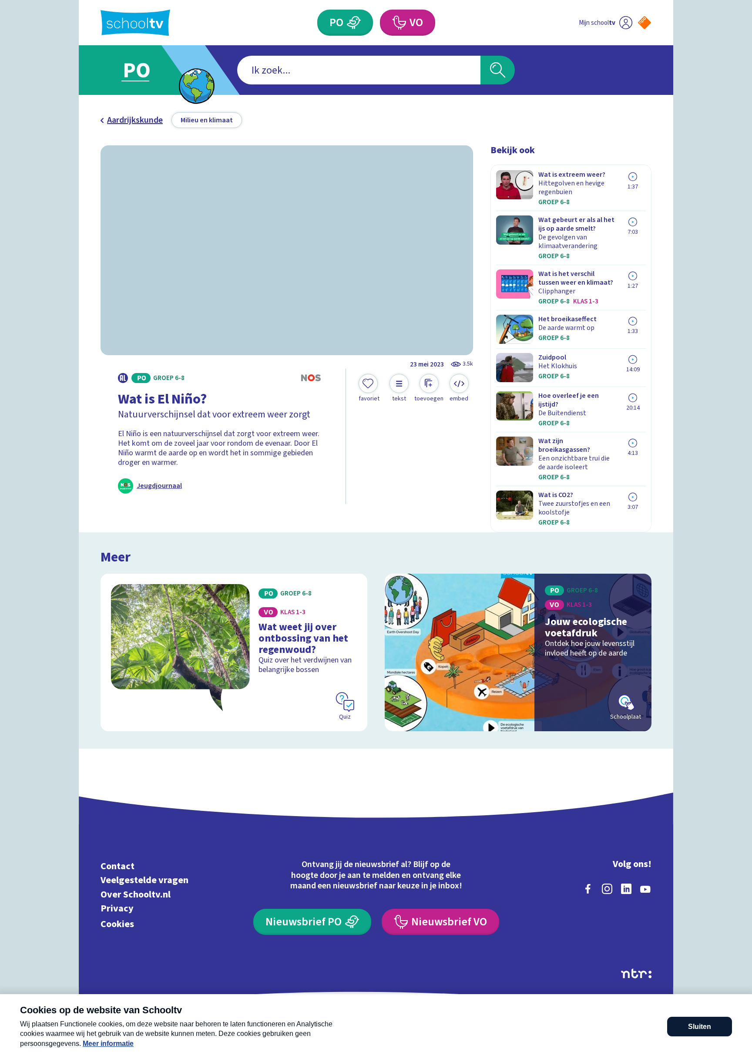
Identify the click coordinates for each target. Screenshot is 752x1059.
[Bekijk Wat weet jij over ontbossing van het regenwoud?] (234, 652)
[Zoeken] (497, 70)
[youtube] (645, 888)
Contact (117, 866)
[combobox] (358, 70)
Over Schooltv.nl (136, 894)
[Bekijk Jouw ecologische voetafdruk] (518, 652)
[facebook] (588, 888)
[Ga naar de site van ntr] (636, 973)
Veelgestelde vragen (144, 880)
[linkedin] (626, 888)
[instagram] (607, 888)
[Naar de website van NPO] (644, 23)
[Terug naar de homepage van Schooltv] (135, 23)
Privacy (117, 908)
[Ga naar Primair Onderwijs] (144, 70)
